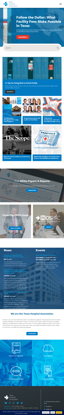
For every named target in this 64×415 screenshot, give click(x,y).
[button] (2, 27)
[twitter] (21, 403)
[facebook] (9, 403)
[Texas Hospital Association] (10, 4)
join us (48, 227)
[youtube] (6, 403)
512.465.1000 (49, 406)
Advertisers (17, 406)
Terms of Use (36, 408)
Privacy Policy (30, 408)
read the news (15, 228)
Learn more (32, 333)
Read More (10, 91)
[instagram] (13, 403)
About (15, 408)
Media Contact (24, 408)
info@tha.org (49, 409)
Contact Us (19, 408)
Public (13, 406)
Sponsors (22, 406)
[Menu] (60, 4)
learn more (32, 190)
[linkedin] (17, 403)
